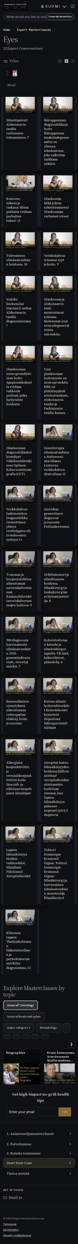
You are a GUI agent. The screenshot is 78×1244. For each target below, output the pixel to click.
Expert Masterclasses (35, 30)
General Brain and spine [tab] (24, 1016)
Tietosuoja (9, 1224)
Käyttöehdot (11, 1230)
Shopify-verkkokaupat (17, 1235)
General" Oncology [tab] (20, 1005)
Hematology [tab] (48, 1028)
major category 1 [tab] (18, 1028)
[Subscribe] (64, 1111)
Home (7, 30)
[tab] (66, 1027)
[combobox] (39, 17)
